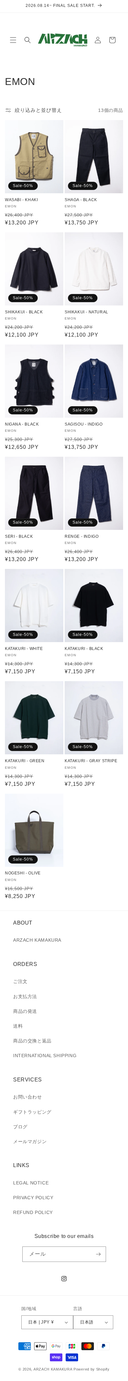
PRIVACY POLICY (33, 1197)
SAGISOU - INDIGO (84, 424)
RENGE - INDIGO (81, 536)
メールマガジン (30, 1141)
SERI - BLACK (19, 536)
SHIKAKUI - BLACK (24, 312)
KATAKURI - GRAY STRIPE (91, 761)
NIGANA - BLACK (22, 424)
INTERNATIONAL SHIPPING (44, 1055)
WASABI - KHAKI (21, 200)
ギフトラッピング (32, 1112)
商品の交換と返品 (32, 1040)
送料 (18, 1026)
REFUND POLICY (33, 1212)
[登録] (98, 1254)
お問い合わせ (27, 1096)
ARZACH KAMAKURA (37, 940)
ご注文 (20, 981)
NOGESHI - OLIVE (23, 873)
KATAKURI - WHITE (24, 648)
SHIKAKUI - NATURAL (86, 312)
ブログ (20, 1126)
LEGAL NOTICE (31, 1182)
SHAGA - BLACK (81, 200)
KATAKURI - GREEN (25, 761)
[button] (13, 40)
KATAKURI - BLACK (84, 648)
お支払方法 (25, 996)
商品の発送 (25, 1011)
